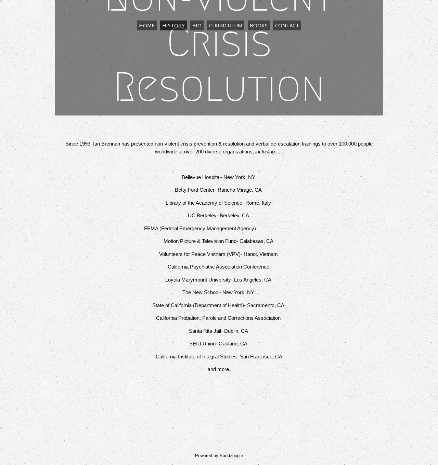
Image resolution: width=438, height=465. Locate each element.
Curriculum (225, 25)
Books (259, 25)
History (173, 25)
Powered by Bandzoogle (219, 455)
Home (147, 25)
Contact (287, 25)
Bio (197, 25)
